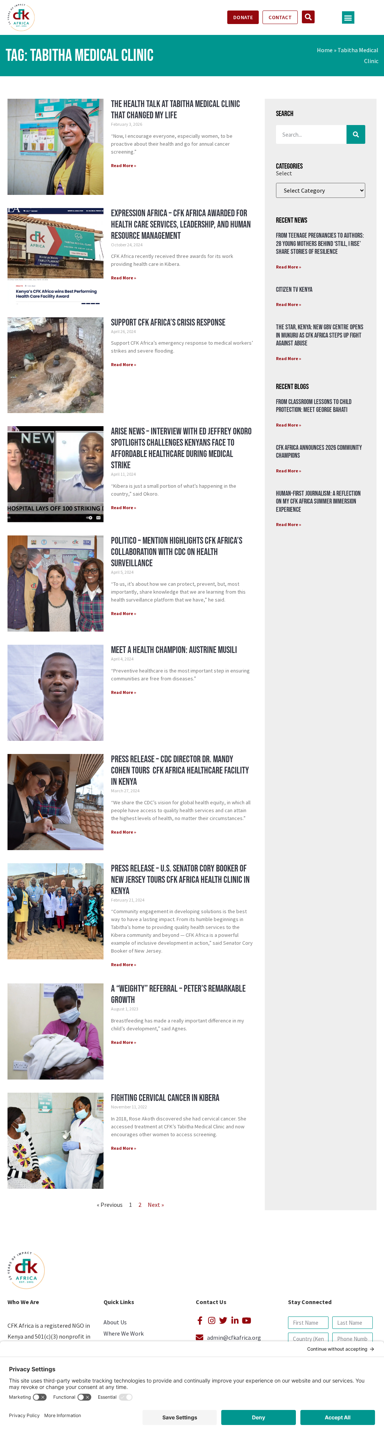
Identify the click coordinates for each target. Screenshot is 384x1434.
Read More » (123, 165)
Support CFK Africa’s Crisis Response (168, 323)
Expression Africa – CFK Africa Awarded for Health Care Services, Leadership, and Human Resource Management (181, 225)
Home (325, 50)
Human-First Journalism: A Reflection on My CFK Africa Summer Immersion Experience (318, 502)
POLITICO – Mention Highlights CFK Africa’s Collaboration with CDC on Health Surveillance (176, 552)
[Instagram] (211, 1320)
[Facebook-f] (200, 1320)
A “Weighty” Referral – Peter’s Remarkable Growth (178, 994)
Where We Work (124, 1333)
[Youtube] (246, 1320)
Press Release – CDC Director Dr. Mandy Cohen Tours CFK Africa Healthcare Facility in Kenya (180, 771)
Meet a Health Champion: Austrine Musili (174, 650)
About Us (115, 1322)
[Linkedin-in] (235, 1320)
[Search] (355, 134)
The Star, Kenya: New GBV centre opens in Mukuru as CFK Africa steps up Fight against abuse (319, 335)
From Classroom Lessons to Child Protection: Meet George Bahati (313, 406)
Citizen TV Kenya (294, 290)
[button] (348, 17)
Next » (156, 1204)
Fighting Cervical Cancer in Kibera (165, 1098)
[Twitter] (223, 1320)
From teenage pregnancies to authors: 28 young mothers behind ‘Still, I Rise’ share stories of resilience (320, 244)
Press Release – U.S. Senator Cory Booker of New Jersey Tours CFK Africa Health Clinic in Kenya (180, 880)
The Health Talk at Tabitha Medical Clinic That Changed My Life (175, 109)
